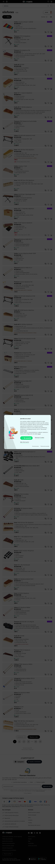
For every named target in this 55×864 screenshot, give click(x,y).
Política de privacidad (45, 446)
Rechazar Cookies (39, 437)
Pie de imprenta (35, 446)
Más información (24, 442)
